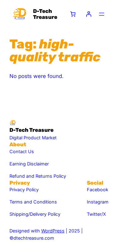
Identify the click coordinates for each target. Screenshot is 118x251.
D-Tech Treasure (45, 14)
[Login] (88, 14)
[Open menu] (101, 14)
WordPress (53, 230)
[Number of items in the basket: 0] (73, 14)
